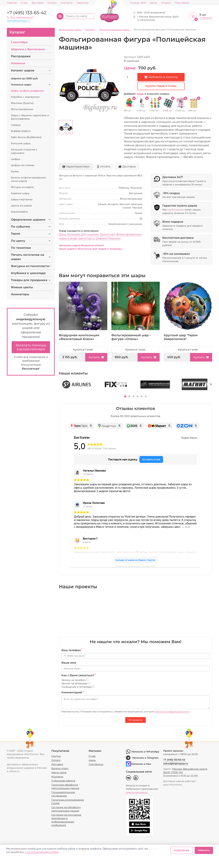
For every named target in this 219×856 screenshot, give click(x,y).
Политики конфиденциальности (171, 711)
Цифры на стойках (22, 165)
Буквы (15, 171)
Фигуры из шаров (22, 187)
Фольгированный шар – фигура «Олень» (131, 337)
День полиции (69, 234)
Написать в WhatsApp (145, 751)
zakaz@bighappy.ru (18, 20)
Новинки (18, 63)
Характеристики (77, 166)
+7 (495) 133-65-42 (26, 12)
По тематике (21, 247)
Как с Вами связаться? (78, 675)
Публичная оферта (63, 780)
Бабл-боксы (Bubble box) (26, 137)
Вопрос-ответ (60, 768)
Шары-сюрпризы (22, 199)
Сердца (16, 124)
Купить (94, 357)
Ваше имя (68, 662)
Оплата (52, 2)
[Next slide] (211, 384)
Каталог (17, 32)
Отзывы (166, 2)
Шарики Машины (108, 238)
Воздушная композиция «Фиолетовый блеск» (79, 337)
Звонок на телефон (73, 680)
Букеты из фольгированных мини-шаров (28, 179)
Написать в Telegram (145, 757)
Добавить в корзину (163, 77)
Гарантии (83, 2)
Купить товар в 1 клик (161, 85)
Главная (12, 2)
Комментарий (72, 692)
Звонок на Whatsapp (74, 683)
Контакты (67, 2)
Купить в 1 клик (83, 349)
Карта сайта (58, 772)
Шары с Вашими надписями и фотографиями (30, 117)
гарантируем (175, 209)
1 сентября (19, 42)
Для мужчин (90, 234)
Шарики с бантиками (28, 49)
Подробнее (181, 850)
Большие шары (20, 143)
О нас (24, 2)
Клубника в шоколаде (28, 273)
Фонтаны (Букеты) (22, 103)
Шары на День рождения (27, 90)
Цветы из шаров (21, 205)
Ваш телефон (71, 650)
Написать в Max (141, 763)
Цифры (15, 159)
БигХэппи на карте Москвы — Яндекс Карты (135, 566)
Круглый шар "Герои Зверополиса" (181, 337)
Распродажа (20, 56)
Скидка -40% (138, 2)
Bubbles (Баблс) (21, 131)
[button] (125, 396)
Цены (153, 2)
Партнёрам (182, 2)
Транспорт (107, 234)
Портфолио (96, 764)
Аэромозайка (19, 211)
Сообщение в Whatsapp (76, 686)
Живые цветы (22, 287)
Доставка (37, 2)
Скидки (56, 756)
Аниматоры (20, 294)
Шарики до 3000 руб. (24, 78)
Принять (204, 850)
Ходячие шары (20, 193)
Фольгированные (22, 109)
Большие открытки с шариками (24, 151)
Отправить (135, 720)
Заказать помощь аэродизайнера (30, 347)
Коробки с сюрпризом (25, 96)
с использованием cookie (42, 852)
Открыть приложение (136, 792)
